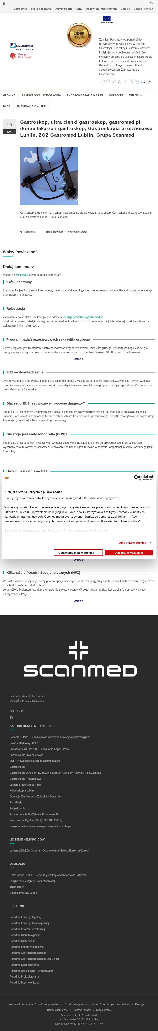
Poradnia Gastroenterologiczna (28, 953)
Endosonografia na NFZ (85, 95)
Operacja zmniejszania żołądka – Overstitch (36, 796)
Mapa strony (103, 1010)
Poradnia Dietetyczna (22, 941)
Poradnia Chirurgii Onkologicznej (29, 923)
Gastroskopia (17, 767)
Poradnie (116, 95)
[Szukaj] (151, 2)
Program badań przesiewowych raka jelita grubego (40, 826)
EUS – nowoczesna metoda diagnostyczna (35, 761)
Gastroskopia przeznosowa (25, 779)
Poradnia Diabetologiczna (25, 935)
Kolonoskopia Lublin (22, 790)
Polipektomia (17, 808)
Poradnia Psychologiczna (24, 982)
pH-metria (16, 802)
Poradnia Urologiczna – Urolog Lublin (32, 971)
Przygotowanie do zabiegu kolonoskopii (34, 814)
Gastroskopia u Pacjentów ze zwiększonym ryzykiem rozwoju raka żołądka (55, 773)
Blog (6, 106)
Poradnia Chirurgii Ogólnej (25, 917)
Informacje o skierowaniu (83, 1004)
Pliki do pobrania (41, 8)
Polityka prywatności (50, 1004)
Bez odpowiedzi (54, 232)
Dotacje (125, 8)
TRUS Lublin (17, 887)
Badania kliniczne (57, 1010)
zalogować (22, 275)
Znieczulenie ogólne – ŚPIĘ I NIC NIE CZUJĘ (36, 820)
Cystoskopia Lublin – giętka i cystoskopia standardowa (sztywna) (48, 875)
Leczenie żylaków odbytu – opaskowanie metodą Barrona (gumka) (49, 850)
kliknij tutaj (31, 325)
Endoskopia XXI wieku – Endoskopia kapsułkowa (39, 749)
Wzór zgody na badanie (116, 1004)
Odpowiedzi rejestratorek (101, 8)
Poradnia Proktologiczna (24, 976)
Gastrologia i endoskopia (41, 95)
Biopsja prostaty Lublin (23, 893)
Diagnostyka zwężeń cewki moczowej (32, 881)
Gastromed (20, 8)
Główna (9, 95)
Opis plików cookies (132, 542)
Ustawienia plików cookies (76, 552)
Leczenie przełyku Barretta (25, 785)
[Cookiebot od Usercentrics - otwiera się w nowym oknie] (137, 478)
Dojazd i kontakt (143, 8)
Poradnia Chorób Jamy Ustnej (27, 929)
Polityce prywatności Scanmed (86, 530)
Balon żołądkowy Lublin (24, 743)
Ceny (79, 8)
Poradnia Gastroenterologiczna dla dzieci (34, 959)
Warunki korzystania (20, 1004)
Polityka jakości (82, 1010)
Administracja (63, 8)
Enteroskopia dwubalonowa (26, 755)
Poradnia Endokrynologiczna (27, 947)
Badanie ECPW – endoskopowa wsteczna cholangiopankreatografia (50, 737)
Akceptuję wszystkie (129, 552)
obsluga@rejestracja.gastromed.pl (83, 317)
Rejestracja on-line (31, 106)
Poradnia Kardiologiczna (24, 965)
